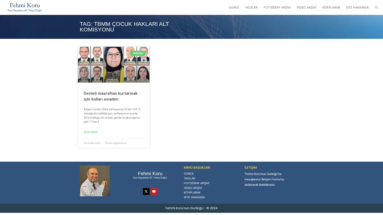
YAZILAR (189, 178)
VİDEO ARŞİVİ (193, 188)
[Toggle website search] (376, 7)
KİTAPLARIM (192, 192)
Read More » (91, 132)
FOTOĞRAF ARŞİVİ (196, 183)
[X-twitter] (146, 191)
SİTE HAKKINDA (194, 197)
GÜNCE (189, 173)
